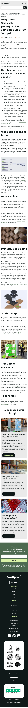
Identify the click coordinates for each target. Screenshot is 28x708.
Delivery (14, 680)
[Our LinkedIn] (18, 635)
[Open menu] (25, 3)
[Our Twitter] (14, 635)
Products (14, 589)
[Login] (22, 3)
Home (2, 13)
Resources (14, 610)
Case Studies (14, 605)
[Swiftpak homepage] (14, 577)
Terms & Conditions (14, 674)
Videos (14, 613)
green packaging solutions (18, 386)
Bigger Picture (17, 702)
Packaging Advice (15, 13)
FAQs (14, 597)
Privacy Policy (14, 677)
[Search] (25, 7)
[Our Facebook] (9, 635)
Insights (8, 13)
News (14, 608)
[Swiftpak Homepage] (5, 3)
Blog (14, 602)
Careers (14, 594)
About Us (14, 591)
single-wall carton (22, 178)
